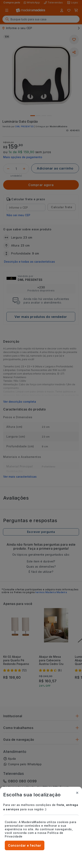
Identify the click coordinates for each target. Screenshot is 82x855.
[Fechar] (77, 792)
